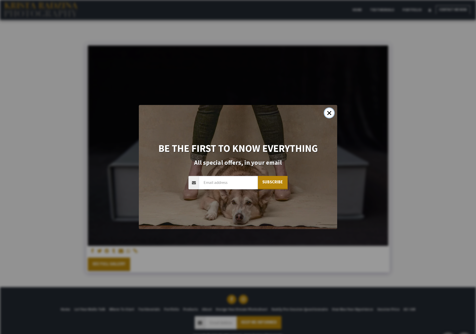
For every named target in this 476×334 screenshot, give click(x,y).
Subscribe (272, 182)
